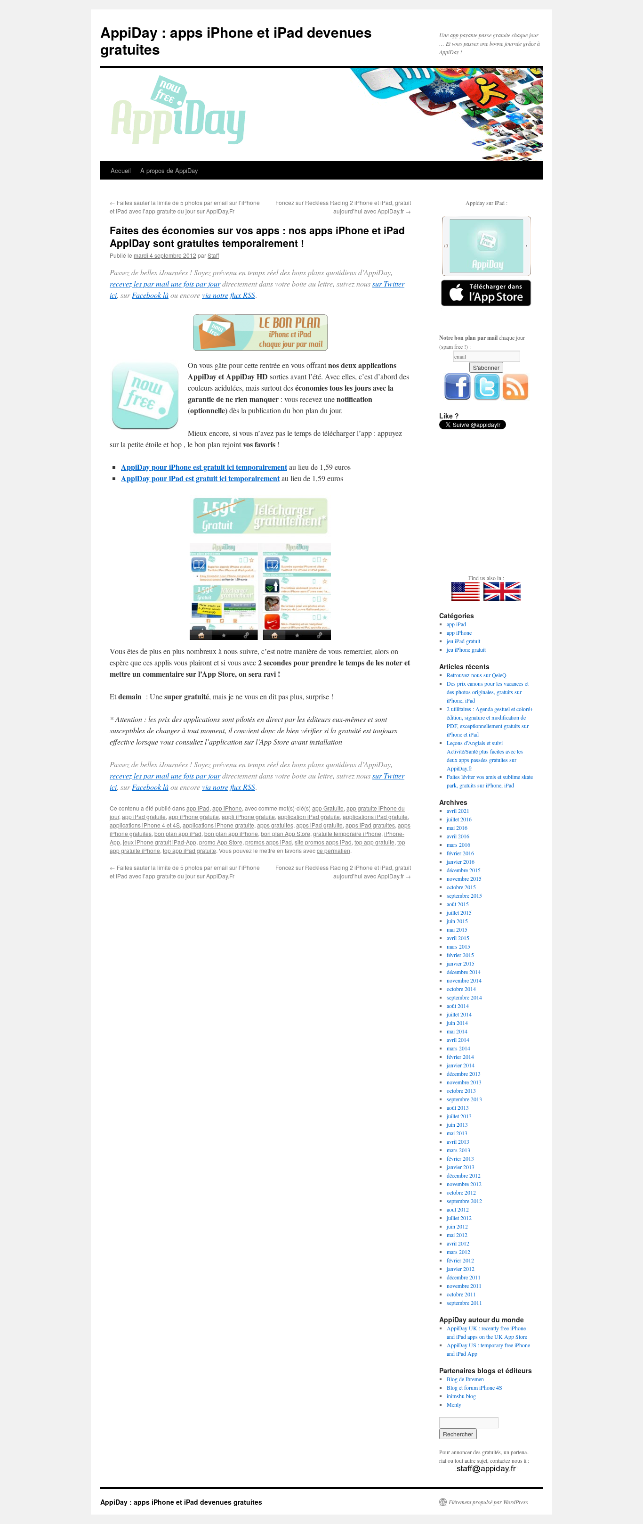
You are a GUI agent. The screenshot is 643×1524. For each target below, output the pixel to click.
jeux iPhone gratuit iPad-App (159, 842)
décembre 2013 (464, 1073)
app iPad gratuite (144, 816)
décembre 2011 (464, 1277)
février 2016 (460, 853)
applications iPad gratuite (375, 816)
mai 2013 (457, 1133)
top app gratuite (374, 842)
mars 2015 (458, 946)
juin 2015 (457, 921)
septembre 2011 (464, 1302)
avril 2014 (458, 1039)
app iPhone (227, 808)
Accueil (121, 170)
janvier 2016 (460, 861)
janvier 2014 (460, 1065)
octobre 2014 (461, 988)
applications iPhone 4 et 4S (145, 825)
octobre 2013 (461, 1090)
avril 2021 (458, 810)
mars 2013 (458, 1150)
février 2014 (460, 1056)
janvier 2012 (460, 1268)
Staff (213, 255)
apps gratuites (275, 825)
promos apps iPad (268, 842)
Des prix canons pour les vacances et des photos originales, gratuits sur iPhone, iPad (488, 692)
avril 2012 (458, 1243)
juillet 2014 (459, 1014)
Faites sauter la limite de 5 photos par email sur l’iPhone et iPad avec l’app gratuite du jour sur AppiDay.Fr (185, 206)
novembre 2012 (464, 1184)
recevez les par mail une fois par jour (165, 283)
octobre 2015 (461, 887)
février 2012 (460, 1260)
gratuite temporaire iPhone (347, 833)
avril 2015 (458, 938)
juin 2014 (457, 1022)
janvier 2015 (460, 963)
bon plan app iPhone (231, 833)
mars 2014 (458, 1048)
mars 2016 (458, 844)
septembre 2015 (464, 895)
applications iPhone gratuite (218, 825)
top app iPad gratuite (189, 850)
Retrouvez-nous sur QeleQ (476, 675)
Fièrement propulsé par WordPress (488, 1502)
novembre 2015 (464, 878)
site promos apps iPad (323, 842)
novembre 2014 (464, 980)
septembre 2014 (464, 997)
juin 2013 (457, 1124)
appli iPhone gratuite (248, 816)
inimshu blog (461, 1396)
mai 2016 (457, 827)
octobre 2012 (461, 1192)
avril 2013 (458, 1141)
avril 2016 (458, 836)
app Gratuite (328, 808)
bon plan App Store (285, 833)
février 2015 (460, 955)
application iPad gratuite (309, 816)
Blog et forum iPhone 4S (474, 1387)
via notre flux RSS (228, 295)
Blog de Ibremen (465, 1379)
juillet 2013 (459, 1116)
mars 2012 (458, 1251)
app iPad (197, 808)
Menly (454, 1404)
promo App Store (220, 842)
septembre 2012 (464, 1200)
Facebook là (150, 295)
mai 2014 (457, 1031)
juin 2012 (457, 1226)
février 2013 (460, 1158)
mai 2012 (457, 1234)
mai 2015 (457, 929)
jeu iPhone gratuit (466, 649)
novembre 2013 (464, 1082)
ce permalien (333, 850)
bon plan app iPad (177, 833)
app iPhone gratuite (194, 816)
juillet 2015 (459, 912)
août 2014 (458, 1005)
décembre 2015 (464, 870)
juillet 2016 (459, 819)
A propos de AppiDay (169, 170)
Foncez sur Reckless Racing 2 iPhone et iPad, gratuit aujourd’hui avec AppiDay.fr (343, 206)
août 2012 (458, 1209)
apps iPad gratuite (319, 825)
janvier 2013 (460, 1167)
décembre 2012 (464, 1175)
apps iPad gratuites (370, 825)
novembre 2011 (464, 1285)
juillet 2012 (459, 1217)
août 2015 (458, 904)
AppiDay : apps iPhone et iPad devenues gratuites (236, 40)
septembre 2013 (464, 1099)
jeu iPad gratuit (463, 641)
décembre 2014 (464, 971)
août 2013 (458, 1107)
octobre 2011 (461, 1294)
